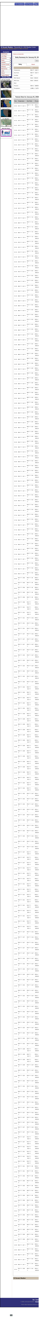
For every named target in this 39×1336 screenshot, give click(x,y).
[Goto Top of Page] (11, 1313)
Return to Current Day (18, 54)
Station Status (5, 75)
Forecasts (4, 58)
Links (2, 71)
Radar (2, 60)
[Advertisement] (19, 25)
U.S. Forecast (29, 4)
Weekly (33, 64)
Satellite (3, 62)
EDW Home (4, 54)
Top (34, 1299)
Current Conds (5, 64)
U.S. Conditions (19, 4)
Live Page (3, 56)
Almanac (3, 66)
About (3, 73)
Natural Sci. (4, 68)
